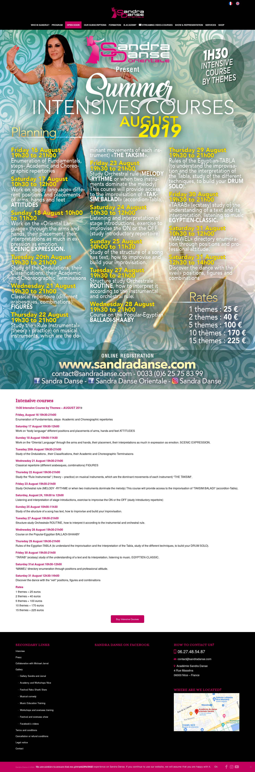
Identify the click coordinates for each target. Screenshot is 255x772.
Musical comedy (28, 696)
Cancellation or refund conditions (32, 736)
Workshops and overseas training (36, 710)
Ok (216, 766)
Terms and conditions (26, 730)
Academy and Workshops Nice (35, 682)
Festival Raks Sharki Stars (33, 689)
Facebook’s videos (29, 723)
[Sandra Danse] (127, 13)
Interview (20, 651)
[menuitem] (230, 3)
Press (19, 657)
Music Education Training (32, 703)
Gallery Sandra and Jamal (33, 676)
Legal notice (22, 742)
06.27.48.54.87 (191, 651)
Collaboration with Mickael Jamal (32, 663)
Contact (19, 748)
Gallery (19, 669)
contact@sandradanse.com (194, 659)
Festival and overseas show (34, 717)
